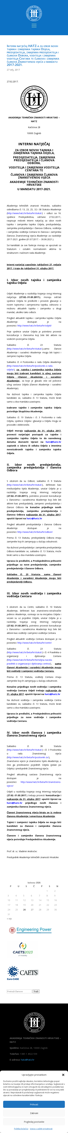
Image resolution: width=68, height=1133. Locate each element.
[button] (63, 1074)
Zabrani (34, 1113)
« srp (9, 918)
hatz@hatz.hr (27, 1059)
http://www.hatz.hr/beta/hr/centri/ (34, 642)
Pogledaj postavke (34, 1121)
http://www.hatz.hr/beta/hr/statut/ (24, 213)
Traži (36, 991)
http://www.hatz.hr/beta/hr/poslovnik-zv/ (28, 757)
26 (24, 909)
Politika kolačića (21, 1128)
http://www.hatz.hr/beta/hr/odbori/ (35, 531)
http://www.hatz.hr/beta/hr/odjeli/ (34, 325)
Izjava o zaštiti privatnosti (41, 1128)
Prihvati (34, 1104)
